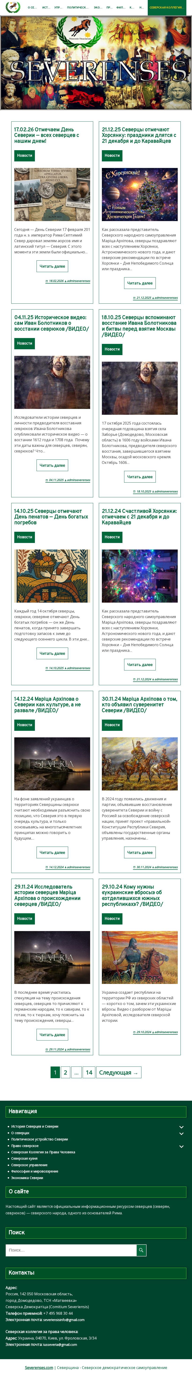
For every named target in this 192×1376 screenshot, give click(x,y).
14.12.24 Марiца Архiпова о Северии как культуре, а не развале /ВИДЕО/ (47, 705)
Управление (59, 8)
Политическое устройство (79, 8)
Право (110, 8)
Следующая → (118, 1072)
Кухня (134, 8)
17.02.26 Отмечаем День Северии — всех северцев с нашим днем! (46, 136)
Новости (144, 8)
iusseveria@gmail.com (60, 1344)
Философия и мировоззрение (34, 1171)
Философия (122, 8)
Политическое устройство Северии (39, 1139)
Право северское (25, 1145)
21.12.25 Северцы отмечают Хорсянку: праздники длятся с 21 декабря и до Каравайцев (139, 136)
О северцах (34, 8)
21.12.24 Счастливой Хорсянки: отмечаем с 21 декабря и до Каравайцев (139, 517)
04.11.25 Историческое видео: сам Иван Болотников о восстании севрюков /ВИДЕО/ (51, 323)
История (47, 8)
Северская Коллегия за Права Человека (168, 8)
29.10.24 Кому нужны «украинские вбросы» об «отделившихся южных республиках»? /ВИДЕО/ (132, 896)
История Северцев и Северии (34, 1126)
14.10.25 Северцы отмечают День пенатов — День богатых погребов (51, 517)
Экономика (99, 8)
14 (89, 1072)
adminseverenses (78, 281)
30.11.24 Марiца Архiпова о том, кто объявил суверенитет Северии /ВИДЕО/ (139, 705)
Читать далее (52, 266)
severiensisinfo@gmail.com (64, 1320)
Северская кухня (24, 1158)
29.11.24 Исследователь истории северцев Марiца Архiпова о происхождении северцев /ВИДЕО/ (47, 896)
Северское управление (29, 1165)
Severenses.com (39, 1367)
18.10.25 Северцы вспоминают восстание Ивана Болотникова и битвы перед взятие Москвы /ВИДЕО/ (139, 326)
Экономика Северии (27, 1178)
